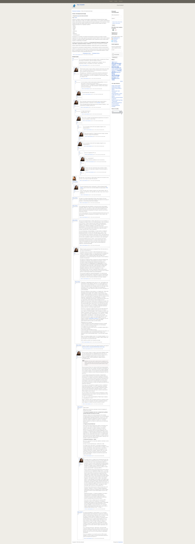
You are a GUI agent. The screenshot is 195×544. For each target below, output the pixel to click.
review (117, 72)
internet (114, 68)
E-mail (113, 49)
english (114, 65)
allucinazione (75, 181)
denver (116, 62)
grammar (114, 66)
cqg (112, 62)
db (114, 62)
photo (114, 72)
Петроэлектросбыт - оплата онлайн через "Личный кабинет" (117, 95)
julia (120, 68)
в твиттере (114, 40)
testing (113, 76)
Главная (110, 1)
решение (98, 102)
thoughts (117, 76)
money (113, 70)
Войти (74, 54)
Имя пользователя (115, 14)
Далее (121, 81)
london (113, 69)
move (116, 70)
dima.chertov (75, 197)
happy (117, 66)
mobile (120, 69)
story (113, 74)
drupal (76, 17)
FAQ (107, 187)
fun (120, 65)
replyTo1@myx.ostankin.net (93, 318)
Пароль (113, 18)
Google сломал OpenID (116, 85)
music (119, 71)
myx (78, 15)
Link (75, 83)
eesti (119, 63)
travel (114, 78)
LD (73, 58)
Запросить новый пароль (116, 23)
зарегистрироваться (78, 54)
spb (119, 72)
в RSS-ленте (115, 39)
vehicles (118, 78)
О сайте (115, 1)
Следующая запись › (96, 53)
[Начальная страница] (74, 6)
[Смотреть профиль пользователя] (76, 71)
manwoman (116, 69)
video (113, 79)
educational (115, 63)
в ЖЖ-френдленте (116, 37)
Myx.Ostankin (80, 4)
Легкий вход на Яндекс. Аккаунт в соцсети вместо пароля (116, 88)
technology (116, 75)
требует (81, 187)
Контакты (120, 1)
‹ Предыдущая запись (87, 53)
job (118, 68)
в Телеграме (114, 41)
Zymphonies (120, 542)
